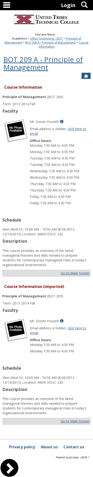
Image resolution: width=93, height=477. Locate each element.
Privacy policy (22, 447)
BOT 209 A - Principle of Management (50, 43)
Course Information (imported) (34, 286)
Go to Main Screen (75, 273)
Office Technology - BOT (46, 38)
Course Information (23, 87)
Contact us (73, 447)
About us (49, 447)
